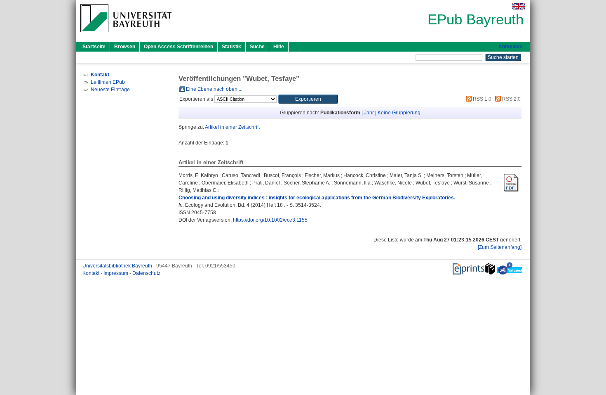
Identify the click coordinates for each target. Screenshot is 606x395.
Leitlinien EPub (108, 82)
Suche (257, 47)
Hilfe (278, 47)
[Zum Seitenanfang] (499, 247)
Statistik (231, 47)
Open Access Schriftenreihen (178, 47)
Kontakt (91, 273)
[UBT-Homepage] (126, 35)
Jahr (369, 113)
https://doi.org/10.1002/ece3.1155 (270, 220)
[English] (518, 6)
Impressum (116, 273)
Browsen (124, 47)
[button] (308, 99)
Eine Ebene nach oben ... (214, 89)
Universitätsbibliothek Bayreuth (117, 266)
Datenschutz (146, 273)
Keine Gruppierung (399, 113)
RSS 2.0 (511, 99)
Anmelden (510, 47)
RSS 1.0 (481, 99)
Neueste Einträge (110, 89)
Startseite (94, 47)
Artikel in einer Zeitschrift (232, 127)
